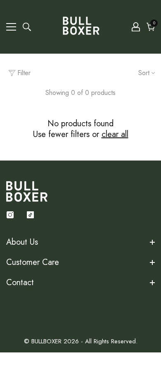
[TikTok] (30, 215)
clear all (115, 134)
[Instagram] (10, 215)
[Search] (27, 27)
